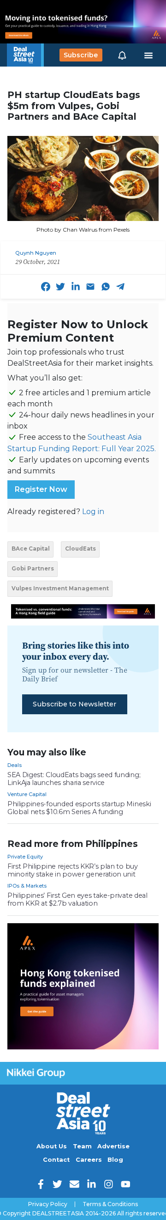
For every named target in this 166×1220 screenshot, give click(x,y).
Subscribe (81, 55)
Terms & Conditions (110, 1204)
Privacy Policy (47, 1204)
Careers (89, 1159)
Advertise (113, 1146)
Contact (56, 1159)
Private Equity (25, 856)
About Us (51, 1146)
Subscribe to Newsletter (74, 704)
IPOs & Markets (27, 886)
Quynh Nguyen (35, 253)
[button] (122, 55)
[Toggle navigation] (148, 55)
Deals (14, 765)
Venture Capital (27, 794)
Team (82, 1146)
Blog (115, 1159)
